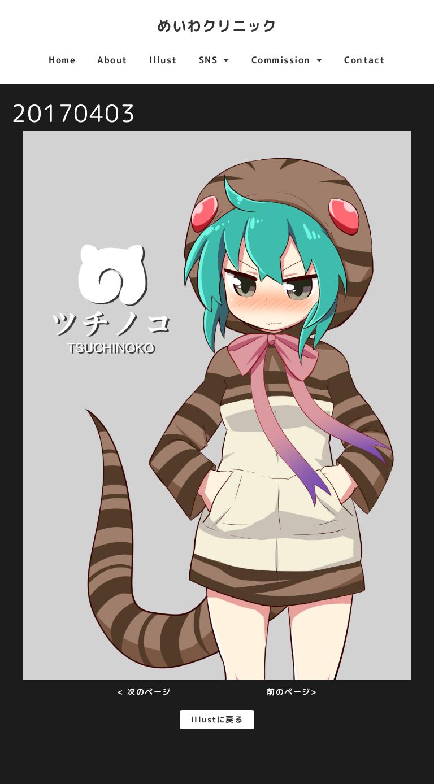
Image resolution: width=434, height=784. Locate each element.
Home (62, 60)
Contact (364, 60)
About (112, 60)
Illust (163, 60)
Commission (281, 60)
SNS (208, 60)
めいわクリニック (217, 26)
